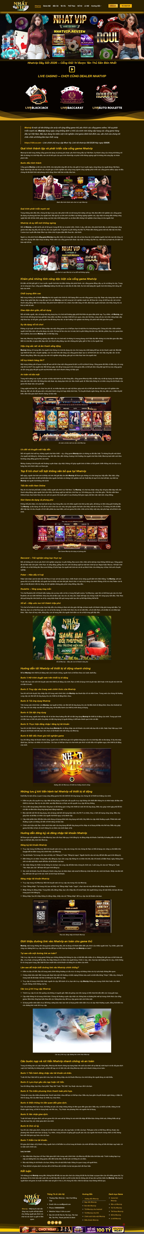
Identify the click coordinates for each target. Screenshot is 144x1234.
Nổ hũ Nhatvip (116, 1215)
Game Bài (47, 6)
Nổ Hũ (79, 6)
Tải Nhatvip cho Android (93, 1209)
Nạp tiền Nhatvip (90, 1202)
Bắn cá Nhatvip (116, 1204)
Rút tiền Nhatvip (90, 1206)
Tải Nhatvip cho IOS (91, 1213)
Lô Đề (86, 6)
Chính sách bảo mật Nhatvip (94, 1216)
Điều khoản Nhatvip (91, 1220)
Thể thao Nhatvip (117, 1211)
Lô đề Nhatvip (116, 1218)
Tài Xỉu (63, 6)
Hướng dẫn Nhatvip (92, 1198)
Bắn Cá (55, 6)
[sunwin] (46, 1229)
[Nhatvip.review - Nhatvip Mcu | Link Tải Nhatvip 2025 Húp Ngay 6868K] (22, 6)
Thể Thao (71, 6)
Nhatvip (38, 6)
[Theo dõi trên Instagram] (52, 1222)
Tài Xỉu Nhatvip (116, 1208)
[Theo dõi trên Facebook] (49, 1222)
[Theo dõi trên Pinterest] (56, 1222)
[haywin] (98, 1229)
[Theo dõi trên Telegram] (60, 1222)
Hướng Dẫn (95, 6)
